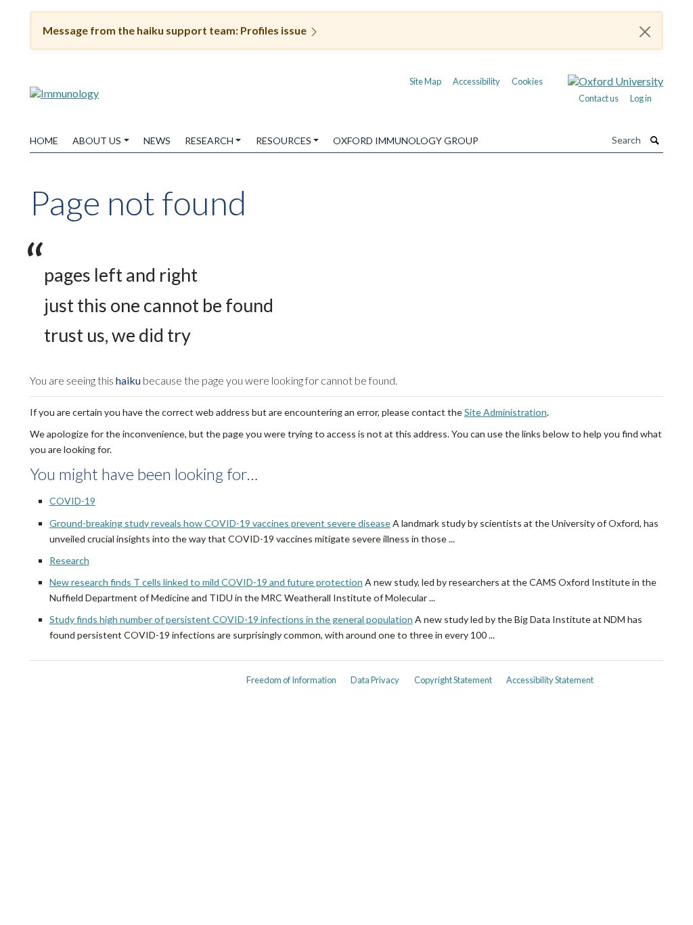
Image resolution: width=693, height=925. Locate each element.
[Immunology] (64, 88)
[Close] (645, 32)
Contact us (599, 98)
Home (44, 140)
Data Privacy (375, 679)
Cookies (527, 81)
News (157, 140)
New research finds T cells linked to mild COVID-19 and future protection (206, 582)
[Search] (655, 140)
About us (96, 140)
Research (209, 140)
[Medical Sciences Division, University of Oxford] (130, 675)
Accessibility (476, 81)
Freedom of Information (291, 679)
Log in (641, 98)
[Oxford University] (605, 79)
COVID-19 (72, 501)
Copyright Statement (453, 679)
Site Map (425, 81)
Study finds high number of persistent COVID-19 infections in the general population (231, 619)
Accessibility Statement (550, 679)
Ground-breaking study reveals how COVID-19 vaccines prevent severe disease (219, 523)
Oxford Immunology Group (405, 140)
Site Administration (505, 412)
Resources (283, 140)
